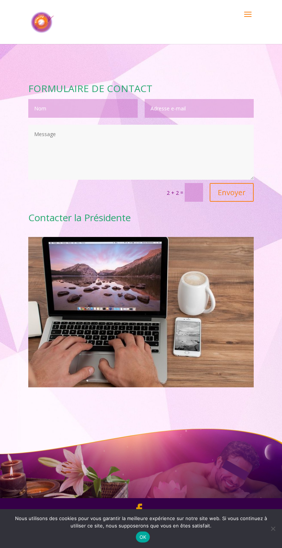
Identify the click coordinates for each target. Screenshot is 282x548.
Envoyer (232, 192)
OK (143, 537)
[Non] (272, 528)
